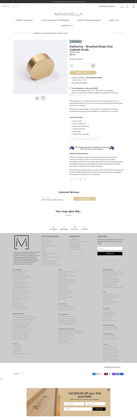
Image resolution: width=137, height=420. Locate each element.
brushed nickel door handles (22, 277)
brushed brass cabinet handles (23, 319)
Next (121, 33)
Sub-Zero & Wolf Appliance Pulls (113, 274)
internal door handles (20, 272)
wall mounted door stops (66, 308)
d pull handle (62, 295)
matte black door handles (21, 283)
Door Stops (62, 304)
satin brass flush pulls (65, 291)
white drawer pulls (64, 283)
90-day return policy (79, 95)
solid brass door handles (21, 297)
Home (16, 33)
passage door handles (20, 299)
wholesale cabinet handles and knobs (25, 317)
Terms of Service (75, 247)
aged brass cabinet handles (22, 315)
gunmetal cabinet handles (21, 325)
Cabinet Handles (24, 20)
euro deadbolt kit (109, 314)
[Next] (0, 383)
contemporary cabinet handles (23, 329)
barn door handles (109, 336)
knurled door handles (20, 281)
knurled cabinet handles (21, 337)
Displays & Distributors (49, 245)
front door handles (19, 274)
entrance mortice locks (110, 294)
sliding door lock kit (109, 320)
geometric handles (19, 303)
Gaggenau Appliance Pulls (112, 272)
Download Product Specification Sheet (85, 139)
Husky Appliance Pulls (110, 285)
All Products (25, 33)
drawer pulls (62, 277)
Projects (44, 255)
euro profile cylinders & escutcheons (70, 331)
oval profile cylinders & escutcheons (70, 333)
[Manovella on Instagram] (8, 6)
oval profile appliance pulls (67, 272)
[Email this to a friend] (85, 179)
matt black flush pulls (65, 293)
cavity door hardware (65, 316)
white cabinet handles (20, 339)
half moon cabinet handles (22, 331)
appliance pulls (63, 285)
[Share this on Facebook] (76, 179)
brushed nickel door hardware (68, 322)
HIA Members (46, 241)
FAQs (43, 247)
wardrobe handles (109, 339)
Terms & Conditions (76, 249)
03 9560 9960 (15, 7)
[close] (135, 2)
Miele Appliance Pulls (110, 275)
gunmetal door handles (21, 289)
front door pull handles (66, 297)
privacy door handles (20, 285)
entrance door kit (109, 312)
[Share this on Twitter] (71, 179)
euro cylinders (63, 337)
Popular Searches (47, 257)
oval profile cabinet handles (22, 323)
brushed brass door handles (22, 287)
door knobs (16, 301)
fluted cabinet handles (20, 335)
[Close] (0, 381)
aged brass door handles (21, 275)
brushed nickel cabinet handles (23, 321)
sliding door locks (109, 304)
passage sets (107, 310)
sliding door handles (19, 295)
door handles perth (109, 346)
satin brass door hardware (67, 324)
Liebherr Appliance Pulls (111, 279)
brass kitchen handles (110, 327)
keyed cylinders (63, 341)
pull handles (62, 274)
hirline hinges (17, 349)
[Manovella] (68, 14)
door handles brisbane (110, 350)
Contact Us (67, 26)
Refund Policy (74, 243)
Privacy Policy (74, 239)
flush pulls (61, 299)
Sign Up (109, 253)
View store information (79, 82)
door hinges (17, 351)
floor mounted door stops (67, 306)
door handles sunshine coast (22, 291)
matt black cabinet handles (22, 333)
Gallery (43, 249)
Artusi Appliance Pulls (110, 283)
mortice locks (107, 300)
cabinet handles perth (110, 358)
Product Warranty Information (79, 241)
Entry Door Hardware (89, 20)
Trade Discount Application (50, 265)
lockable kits (107, 316)
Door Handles (17, 270)
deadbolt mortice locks (110, 296)
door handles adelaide (110, 354)
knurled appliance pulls (66, 275)
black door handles (19, 279)
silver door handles (19, 307)
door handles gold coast (111, 352)
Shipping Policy (74, 245)
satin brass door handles (21, 293)
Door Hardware (63, 314)
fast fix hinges (17, 348)
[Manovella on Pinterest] (6, 6)
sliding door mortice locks (111, 302)
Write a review (84, 199)
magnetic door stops (65, 310)
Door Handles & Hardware (55, 20)
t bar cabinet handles (20, 327)
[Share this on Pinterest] (80, 179)
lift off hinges (17, 346)
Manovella (21, 373)
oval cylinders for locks (66, 342)
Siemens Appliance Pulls (111, 281)
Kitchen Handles (108, 325)
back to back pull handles (67, 279)
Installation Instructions (49, 261)
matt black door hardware (67, 318)
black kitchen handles (110, 329)
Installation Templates (48, 263)
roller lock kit (107, 318)
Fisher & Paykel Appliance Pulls (113, 287)
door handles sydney (110, 348)
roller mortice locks (109, 298)
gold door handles (19, 305)
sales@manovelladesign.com (20, 5)
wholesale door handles (21, 309)
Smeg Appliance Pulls (110, 277)
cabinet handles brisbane (111, 356)
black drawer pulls (64, 289)
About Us (114, 20)
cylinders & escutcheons (66, 335)
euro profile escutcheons (66, 339)
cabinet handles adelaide (111, 360)
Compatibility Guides (48, 253)
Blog (43, 251)
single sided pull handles (66, 281)
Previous (115, 33)
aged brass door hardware (67, 320)
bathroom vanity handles (111, 337)
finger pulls (62, 287)
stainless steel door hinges (22, 353)
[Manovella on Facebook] (3, 6)
